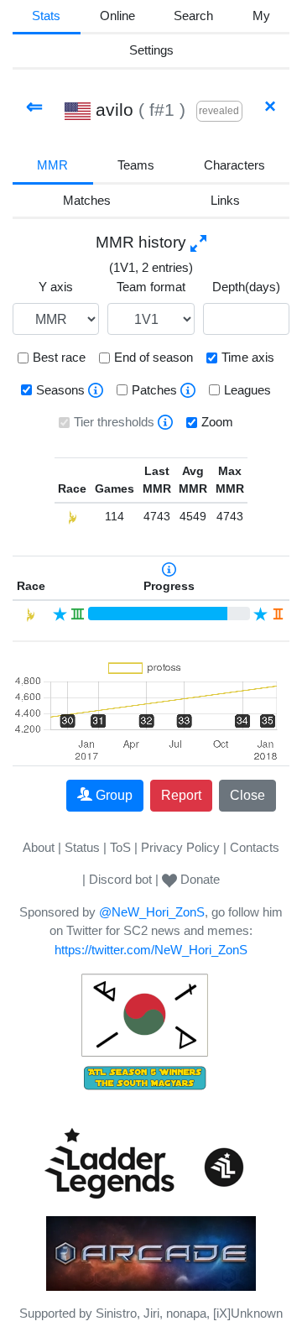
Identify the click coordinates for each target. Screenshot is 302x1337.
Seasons (60, 390)
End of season (153, 357)
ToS (120, 847)
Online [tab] (117, 15)
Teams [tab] (135, 165)
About (39, 847)
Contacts (254, 847)
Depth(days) (246, 286)
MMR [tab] (52, 165)
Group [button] (114, 795)
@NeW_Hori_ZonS (152, 912)
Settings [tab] (151, 50)
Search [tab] (193, 15)
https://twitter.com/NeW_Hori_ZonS (151, 950)
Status (82, 847)
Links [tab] (225, 200)
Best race (59, 357)
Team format (151, 286)
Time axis (247, 357)
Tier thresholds (114, 422)
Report (181, 795)
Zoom (217, 422)
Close (247, 795)
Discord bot (120, 879)
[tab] (261, 17)
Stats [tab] (46, 15)
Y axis (56, 286)
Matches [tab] (87, 200)
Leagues (247, 390)
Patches (154, 390)
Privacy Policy (180, 847)
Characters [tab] (234, 165)
